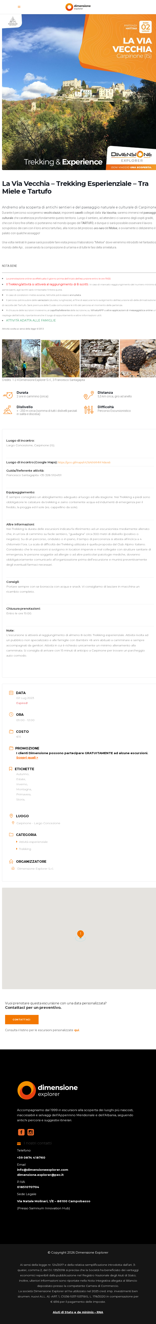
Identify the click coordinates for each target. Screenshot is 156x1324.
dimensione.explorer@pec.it (40, 1175)
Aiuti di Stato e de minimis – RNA (78, 1312)
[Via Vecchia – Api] (60, 358)
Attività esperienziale (33, 842)
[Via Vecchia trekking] (21, 358)
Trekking (25, 849)
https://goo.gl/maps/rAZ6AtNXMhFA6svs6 (84, 462)
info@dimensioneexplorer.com (42, 1170)
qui (76, 1030)
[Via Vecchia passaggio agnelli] (100, 358)
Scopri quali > (27, 757)
